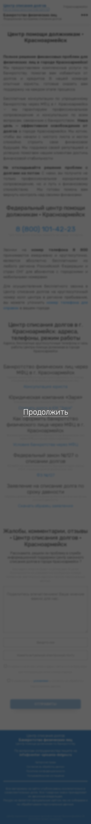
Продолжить (45, 412)
